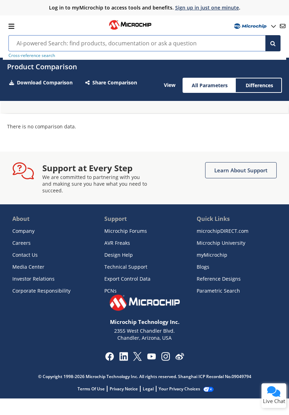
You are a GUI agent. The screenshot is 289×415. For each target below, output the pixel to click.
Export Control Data (127, 278)
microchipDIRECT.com (222, 231)
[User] (254, 26)
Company (23, 231)
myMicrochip (212, 254)
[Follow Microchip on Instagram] (165, 358)
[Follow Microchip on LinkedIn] (123, 358)
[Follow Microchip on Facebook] (109, 358)
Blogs (203, 266)
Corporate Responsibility (41, 290)
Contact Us (25, 254)
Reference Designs (219, 278)
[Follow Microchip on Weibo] (179, 358)
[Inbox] (282, 26)
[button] (241, 170)
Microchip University (221, 243)
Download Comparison (45, 82)
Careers (21, 243)
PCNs (110, 290)
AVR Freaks (117, 243)
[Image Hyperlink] (130, 28)
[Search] (273, 43)
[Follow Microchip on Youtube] (151, 357)
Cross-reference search (31, 55)
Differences (259, 85)
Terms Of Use (91, 389)
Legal (148, 389)
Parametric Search (218, 290)
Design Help (118, 254)
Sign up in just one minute (207, 7)
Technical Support (125, 266)
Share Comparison (114, 82)
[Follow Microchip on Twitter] (137, 358)
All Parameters (210, 85)
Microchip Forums (125, 231)
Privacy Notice (124, 389)
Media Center (28, 266)
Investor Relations (33, 278)
